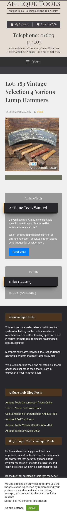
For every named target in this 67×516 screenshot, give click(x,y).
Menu (36, 61)
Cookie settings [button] (14, 508)
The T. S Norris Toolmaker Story (23, 408)
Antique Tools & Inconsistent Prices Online (29, 402)
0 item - (49, 24)
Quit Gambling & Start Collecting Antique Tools (31, 413)
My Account (21, 24)
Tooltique (33, 48)
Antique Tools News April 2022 (22, 430)
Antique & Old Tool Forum (19, 419)
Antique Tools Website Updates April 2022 (29, 425)
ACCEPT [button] (32, 508)
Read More (19, 252)
